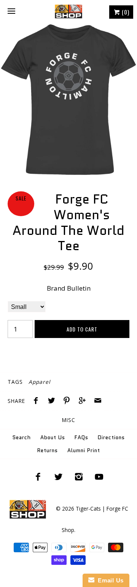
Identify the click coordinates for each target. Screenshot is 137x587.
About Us (52, 437)
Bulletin (79, 288)
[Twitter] (58, 476)
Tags (15, 381)
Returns (47, 450)
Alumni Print (83, 450)
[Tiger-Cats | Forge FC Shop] (68, 11)
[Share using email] (98, 401)
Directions (111, 437)
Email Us (109, 580)
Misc (68, 420)
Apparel (39, 381)
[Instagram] (78, 476)
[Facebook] (38, 476)
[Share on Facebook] (38, 401)
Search (22, 437)
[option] (68, 99)
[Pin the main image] (68, 401)
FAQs (81, 437)
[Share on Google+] (84, 401)
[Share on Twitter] (53, 401)
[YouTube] (99, 476)
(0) (124, 12)
